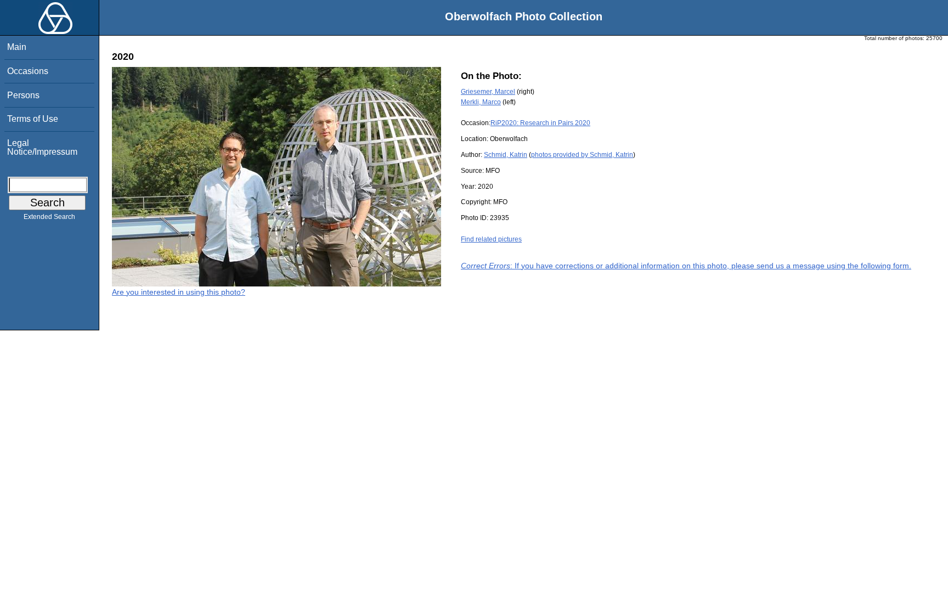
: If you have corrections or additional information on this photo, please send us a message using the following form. (686, 265)
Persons (23, 95)
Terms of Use (32, 118)
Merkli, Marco (481, 102)
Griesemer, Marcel (488, 91)
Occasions (27, 71)
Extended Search (49, 216)
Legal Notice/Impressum (42, 147)
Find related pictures (491, 239)
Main (16, 47)
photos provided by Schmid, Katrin (582, 155)
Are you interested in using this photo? (178, 292)
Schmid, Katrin (505, 155)
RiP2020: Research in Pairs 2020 (540, 123)
